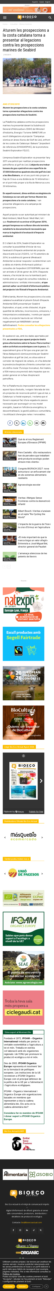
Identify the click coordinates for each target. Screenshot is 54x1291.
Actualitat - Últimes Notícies (21, 24)
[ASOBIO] (15, 1174)
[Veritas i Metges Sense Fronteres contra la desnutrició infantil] (10, 501)
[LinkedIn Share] (23, 423)
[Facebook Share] (10, 423)
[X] (40, 1230)
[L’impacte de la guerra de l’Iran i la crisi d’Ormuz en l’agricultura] (10, 527)
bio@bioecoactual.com (31, 1222)
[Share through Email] (36, 423)
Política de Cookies (11, 1274)
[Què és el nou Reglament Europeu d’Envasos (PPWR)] (10, 442)
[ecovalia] (41, 1174)
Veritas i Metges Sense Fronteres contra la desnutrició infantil (34, 500)
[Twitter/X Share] (16, 423)
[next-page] (9, 566)
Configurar (36, 1286)
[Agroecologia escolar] (10, 488)
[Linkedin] (27, 1230)
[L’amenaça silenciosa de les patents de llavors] (10, 556)
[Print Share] (43, 423)
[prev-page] (4, 566)
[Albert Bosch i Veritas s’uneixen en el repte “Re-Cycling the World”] (10, 514)
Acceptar (8, 1286)
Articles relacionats (13, 432)
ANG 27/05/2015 (11, 104)
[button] (4, 17)
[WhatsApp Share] (30, 423)
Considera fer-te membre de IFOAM (23, 1113)
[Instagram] (20, 1230)
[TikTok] (34, 1230)
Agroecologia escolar (29, 484)
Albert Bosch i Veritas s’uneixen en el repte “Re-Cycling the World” (34, 514)
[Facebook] (13, 1230)
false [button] (6, 1173)
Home (5, 24)
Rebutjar (22, 1286)
